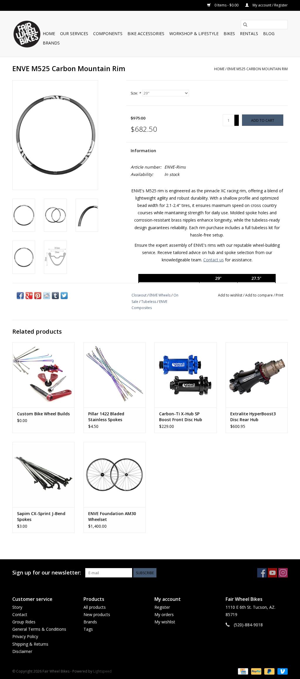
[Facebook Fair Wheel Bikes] (262, 572)
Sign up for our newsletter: (46, 573)
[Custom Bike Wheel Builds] (43, 374)
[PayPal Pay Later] (268, 670)
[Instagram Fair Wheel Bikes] (283, 572)
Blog (269, 33)
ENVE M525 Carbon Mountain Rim (257, 68)
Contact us (213, 260)
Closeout (139, 295)
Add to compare (259, 295)
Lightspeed (102, 671)
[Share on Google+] (29, 295)
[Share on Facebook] (20, 295)
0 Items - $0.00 (226, 5)
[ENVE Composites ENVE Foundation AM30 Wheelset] (114, 474)
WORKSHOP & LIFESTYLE (194, 33)
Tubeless (148, 301)
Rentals (249, 33)
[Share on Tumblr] (55, 295)
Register (162, 607)
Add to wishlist (230, 295)
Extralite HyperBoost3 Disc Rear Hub (253, 416)
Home (49, 33)
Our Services (74, 33)
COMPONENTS (107, 33)
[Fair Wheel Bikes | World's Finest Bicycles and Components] (26, 34)
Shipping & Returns (30, 644)
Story (17, 607)
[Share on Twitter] (64, 295)
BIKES (229, 33)
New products (96, 614)
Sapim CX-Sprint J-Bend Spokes (41, 516)
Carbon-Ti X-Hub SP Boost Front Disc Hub (180, 416)
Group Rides (23, 622)
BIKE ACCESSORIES (145, 33)
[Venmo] (281, 670)
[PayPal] (255, 670)
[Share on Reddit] (46, 295)
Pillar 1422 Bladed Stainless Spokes (106, 416)
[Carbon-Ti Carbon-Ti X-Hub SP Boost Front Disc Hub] (185, 374)
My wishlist (164, 622)
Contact (19, 614)
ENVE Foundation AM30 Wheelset (112, 516)
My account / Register (270, 5)
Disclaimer (22, 651)
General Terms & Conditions (39, 629)
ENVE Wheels (160, 295)
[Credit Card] (242, 670)
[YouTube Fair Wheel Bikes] (272, 572)
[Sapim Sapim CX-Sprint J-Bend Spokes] (43, 474)
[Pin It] (37, 295)
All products (94, 607)
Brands (51, 43)
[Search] (245, 24)
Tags (88, 629)
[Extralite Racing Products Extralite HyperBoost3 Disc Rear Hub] (257, 374)
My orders (164, 614)
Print (279, 295)
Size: (136, 93)
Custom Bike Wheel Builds (43, 413)
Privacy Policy (25, 636)
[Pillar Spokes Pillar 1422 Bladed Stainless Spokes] (114, 374)
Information (143, 150)
